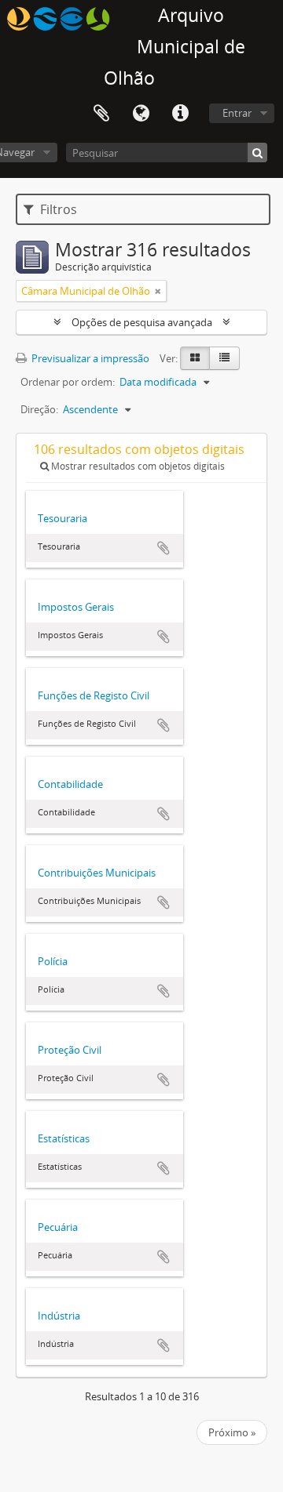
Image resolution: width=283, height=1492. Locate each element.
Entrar (237, 113)
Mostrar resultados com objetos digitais (137, 466)
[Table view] (224, 358)
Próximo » (231, 1432)
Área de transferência (101, 113)
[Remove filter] (158, 291)
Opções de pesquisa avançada (142, 322)
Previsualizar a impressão (89, 358)
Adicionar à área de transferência (163, 548)
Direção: (39, 409)
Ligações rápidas (180, 113)
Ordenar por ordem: (67, 382)
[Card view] (195, 358)
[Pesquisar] (257, 152)
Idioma (140, 113)
